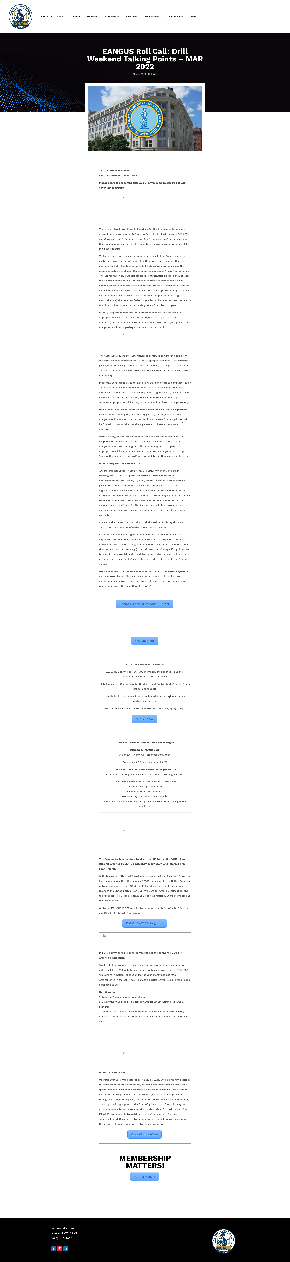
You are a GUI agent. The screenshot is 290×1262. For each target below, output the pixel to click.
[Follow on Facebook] (53, 1248)
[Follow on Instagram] (59, 1248)
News (60, 16)
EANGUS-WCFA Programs (144, 923)
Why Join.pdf (144, 641)
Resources (130, 16)
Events (76, 16)
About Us (46, 16)
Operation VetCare (144, 1134)
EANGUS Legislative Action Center (144, 604)
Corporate (91, 16)
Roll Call (152, 74)
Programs (110, 16)
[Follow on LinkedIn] (65, 1248)
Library (192, 16)
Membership (152, 16)
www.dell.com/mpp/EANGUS (158, 769)
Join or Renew (144, 1176)
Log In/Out (174, 16)
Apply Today (144, 719)
